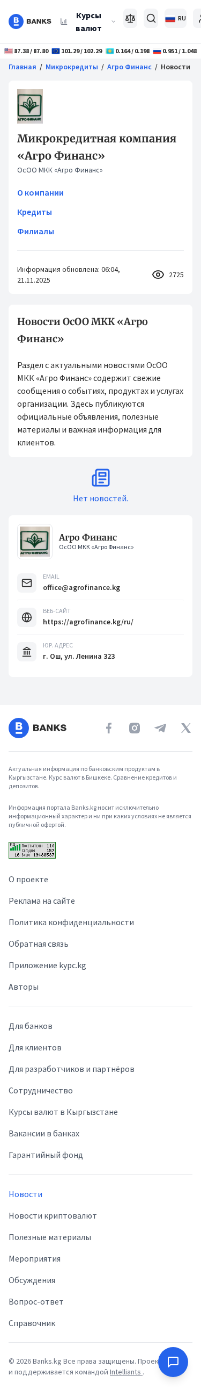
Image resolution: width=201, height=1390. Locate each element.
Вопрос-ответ (36, 1301)
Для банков (31, 1025)
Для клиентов (35, 1047)
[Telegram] (160, 728)
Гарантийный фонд (46, 1154)
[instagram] (134, 728)
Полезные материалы (50, 1236)
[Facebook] (108, 728)
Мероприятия (35, 1258)
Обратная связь (39, 943)
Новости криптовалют (53, 1215)
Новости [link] (175, 66)
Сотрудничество (41, 1090)
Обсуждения (32, 1279)
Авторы (24, 986)
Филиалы (35, 231)
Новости (25, 1194)
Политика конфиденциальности (71, 922)
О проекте (28, 879)
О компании (40, 192)
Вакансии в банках (44, 1133)
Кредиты (34, 211)
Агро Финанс (129, 66)
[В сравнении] (130, 18)
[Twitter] (186, 728)
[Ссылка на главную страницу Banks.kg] (30, 21)
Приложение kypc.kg (47, 965)
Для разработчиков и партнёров (72, 1068)
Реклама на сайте (42, 900)
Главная (22, 66)
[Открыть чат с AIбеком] (173, 1362)
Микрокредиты (72, 66)
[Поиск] (151, 18)
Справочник (32, 1322)
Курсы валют (89, 21)
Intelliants (126, 1372)
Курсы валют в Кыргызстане (63, 1111)
